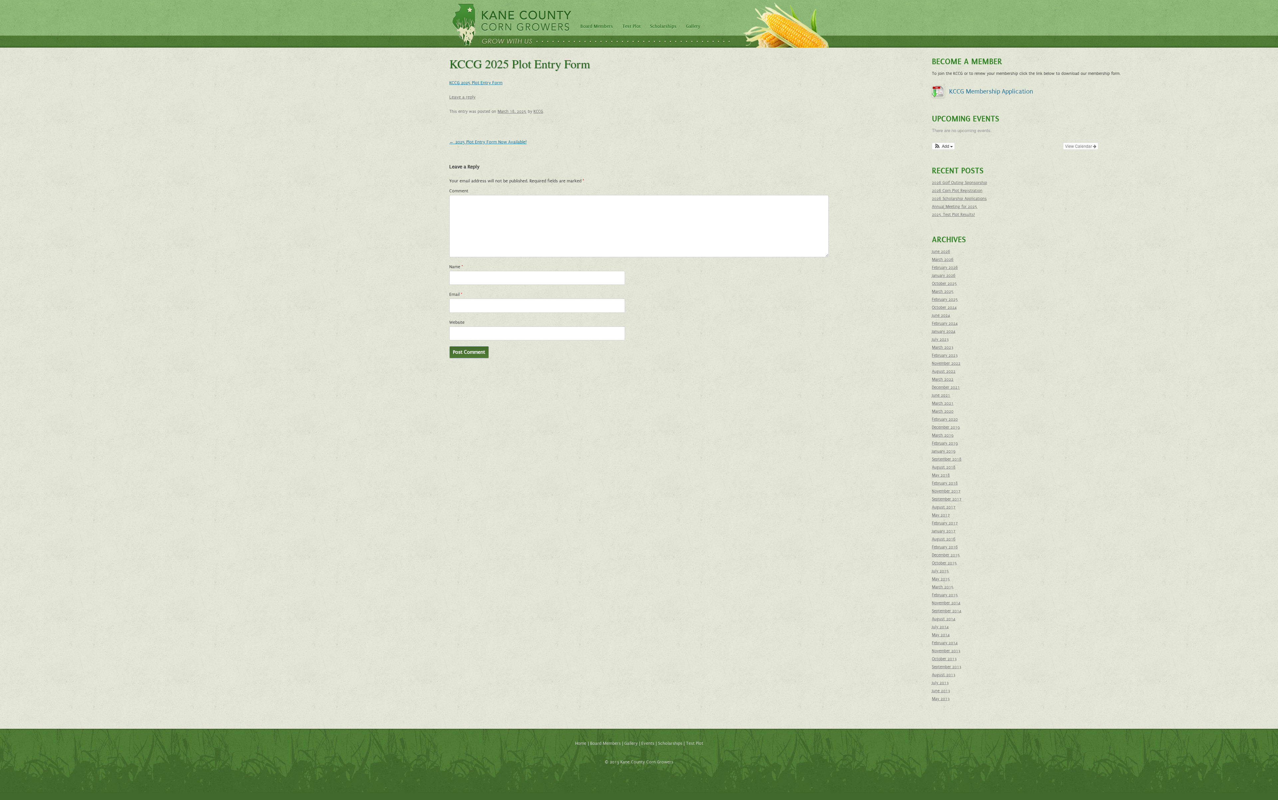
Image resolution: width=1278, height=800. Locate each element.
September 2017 (946, 499)
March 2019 (943, 435)
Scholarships (663, 26)
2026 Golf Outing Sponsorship (959, 182)
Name (456, 267)
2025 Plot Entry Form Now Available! (488, 142)
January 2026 (944, 275)
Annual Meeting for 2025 (954, 206)
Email (455, 294)
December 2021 (946, 387)
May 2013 (941, 699)
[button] (943, 146)
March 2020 (943, 411)
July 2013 (940, 683)
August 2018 (944, 467)
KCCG (538, 111)
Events (647, 743)
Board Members (596, 26)
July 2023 (940, 339)
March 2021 (943, 403)
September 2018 (946, 459)
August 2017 (944, 507)
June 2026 (941, 251)
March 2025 (943, 291)
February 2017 (945, 523)
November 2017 (946, 491)
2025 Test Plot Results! (953, 214)
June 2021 (941, 395)
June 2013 (941, 691)
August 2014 (944, 619)
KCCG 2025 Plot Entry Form (476, 83)
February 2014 (945, 643)
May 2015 (941, 579)
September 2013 (946, 667)
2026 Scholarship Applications (959, 198)
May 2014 (941, 635)
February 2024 (945, 323)
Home (580, 743)
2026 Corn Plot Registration (957, 190)
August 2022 (944, 371)
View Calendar (1079, 146)
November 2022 (946, 363)
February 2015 (945, 595)
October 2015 (944, 563)
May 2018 (941, 475)
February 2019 (945, 443)
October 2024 (944, 307)
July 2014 (940, 627)
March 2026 (943, 259)
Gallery (693, 26)
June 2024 (941, 315)
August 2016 (944, 539)
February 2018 (945, 483)
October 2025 (944, 283)
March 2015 (943, 587)
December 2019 (946, 427)
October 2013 (944, 659)
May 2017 (941, 515)
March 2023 (943, 347)
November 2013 (946, 651)
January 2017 (944, 531)
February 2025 (945, 299)
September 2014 (946, 611)
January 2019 (944, 451)
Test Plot (631, 26)
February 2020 (945, 419)
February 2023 (945, 355)
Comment (458, 191)
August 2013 (944, 675)
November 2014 (946, 603)
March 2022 (943, 379)
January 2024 (944, 331)
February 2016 (945, 547)
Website (457, 322)
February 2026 (945, 267)
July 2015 (940, 571)
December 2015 (946, 555)
